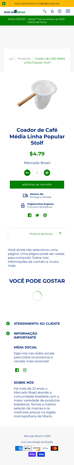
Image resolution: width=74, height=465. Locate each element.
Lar (11, 58)
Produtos (24, 58)
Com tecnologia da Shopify (37, 441)
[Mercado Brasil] (15, 11)
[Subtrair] (27, 173)
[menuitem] (44, 11)
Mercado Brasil (37, 163)
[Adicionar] (47, 173)
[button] (4, 3)
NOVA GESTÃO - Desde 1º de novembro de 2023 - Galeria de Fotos (37, 21)
